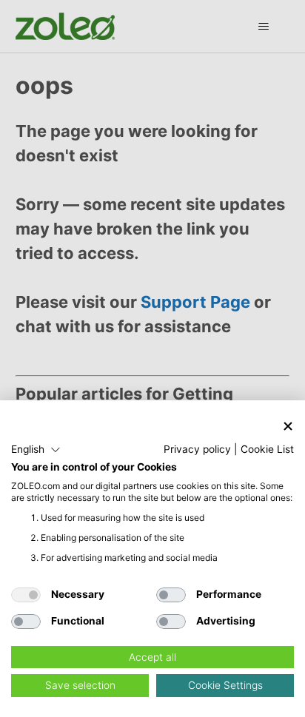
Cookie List (267, 449)
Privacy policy (197, 449)
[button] (36, 450)
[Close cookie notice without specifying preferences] (288, 425)
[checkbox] (26, 595)
